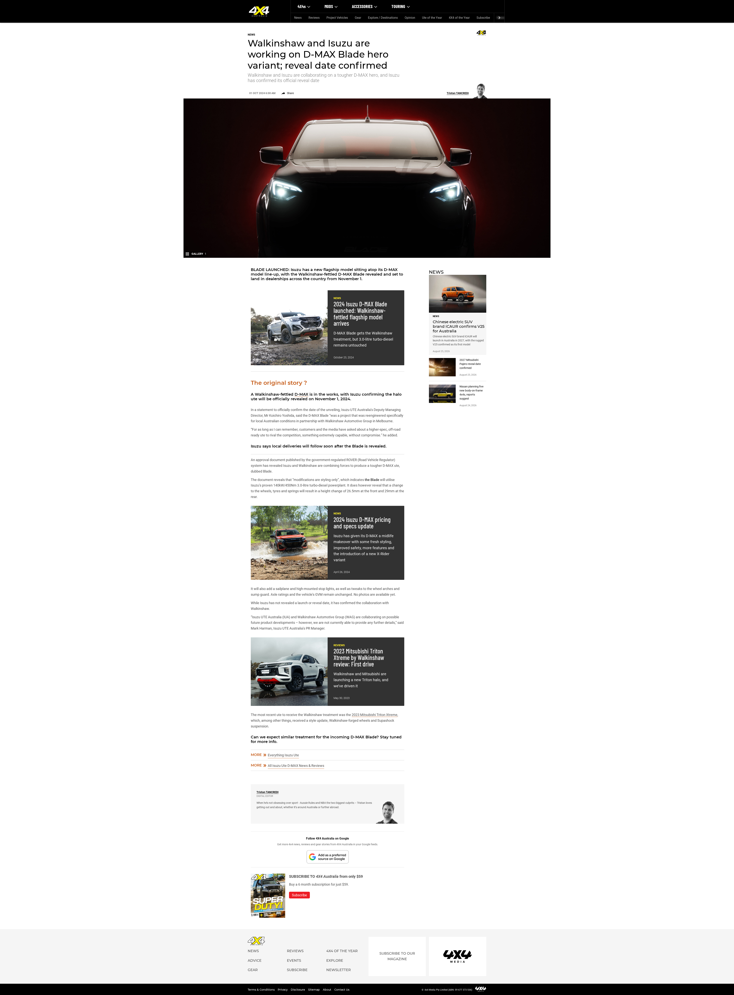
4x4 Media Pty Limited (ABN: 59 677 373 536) (448, 989)
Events (294, 960)
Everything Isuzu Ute (283, 755)
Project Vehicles (337, 18)
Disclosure (298, 989)
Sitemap (314, 989)
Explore (334, 960)
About (327, 989)
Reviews (314, 18)
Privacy (283, 989)
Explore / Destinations (383, 18)
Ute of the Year (432, 18)
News (298, 18)
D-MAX (301, 394)
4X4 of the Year (459, 18)
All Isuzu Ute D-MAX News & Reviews (296, 766)
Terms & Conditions (261, 989)
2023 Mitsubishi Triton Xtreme (374, 715)
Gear (358, 18)
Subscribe (483, 18)
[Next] (499, 18)
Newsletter (338, 970)
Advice (254, 960)
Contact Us (341, 989)
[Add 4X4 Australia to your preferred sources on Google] (328, 856)
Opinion (410, 18)
